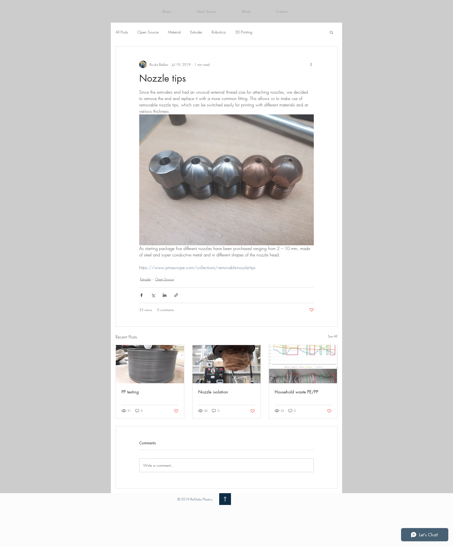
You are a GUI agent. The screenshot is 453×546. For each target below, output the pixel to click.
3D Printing (243, 32)
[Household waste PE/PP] (303, 364)
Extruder (196, 32)
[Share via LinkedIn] (164, 295)
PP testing (130, 392)
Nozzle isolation (213, 392)
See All (332, 336)
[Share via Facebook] (141, 295)
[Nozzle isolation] (227, 364)
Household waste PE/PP (296, 392)
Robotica (219, 32)
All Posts (122, 32)
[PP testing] (150, 364)
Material (174, 32)
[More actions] (311, 64)
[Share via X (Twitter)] (153, 295)
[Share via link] (176, 295)
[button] (331, 32)
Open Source (148, 32)
